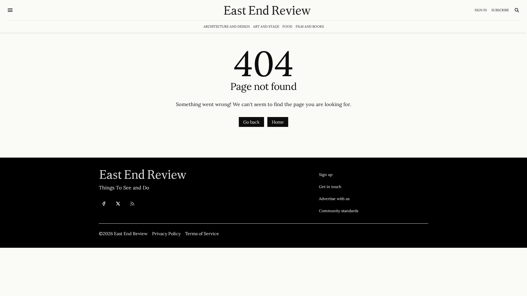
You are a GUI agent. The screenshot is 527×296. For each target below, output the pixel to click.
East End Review (131, 233)
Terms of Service (202, 233)
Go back (251, 122)
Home (278, 122)
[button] (338, 175)
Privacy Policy (166, 233)
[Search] (516, 10)
